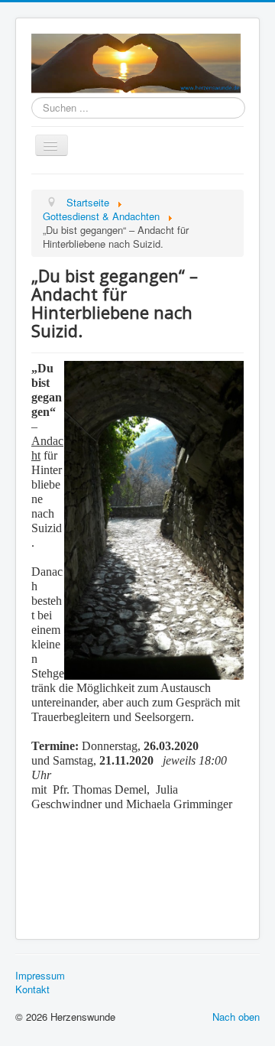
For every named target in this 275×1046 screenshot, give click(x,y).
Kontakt (32, 989)
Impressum (40, 976)
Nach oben (236, 1016)
